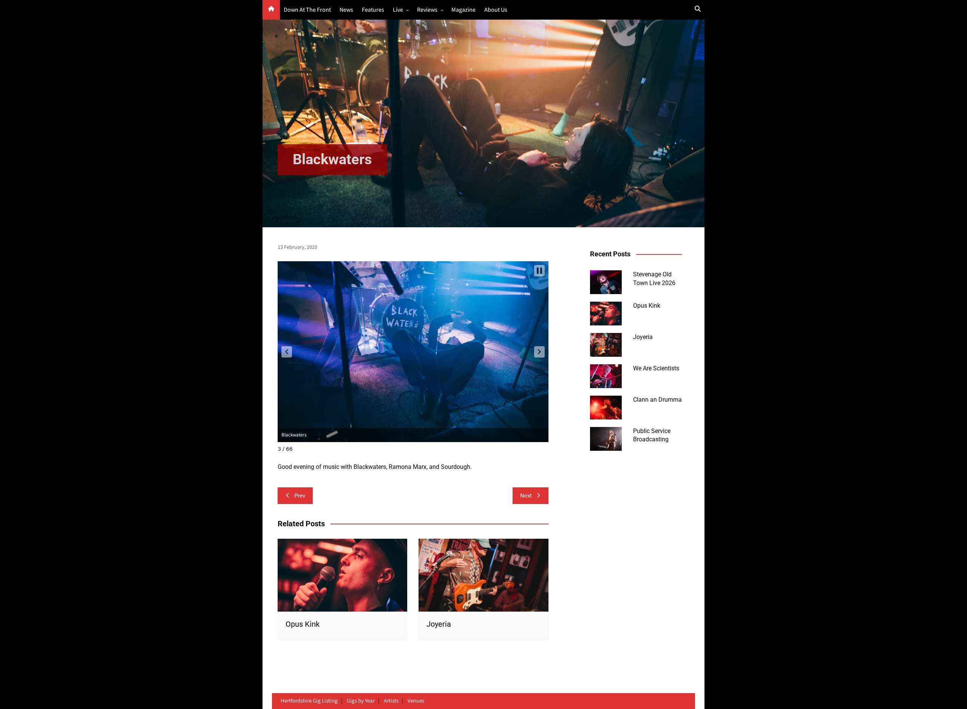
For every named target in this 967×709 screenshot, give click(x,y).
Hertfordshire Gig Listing (309, 701)
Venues (416, 701)
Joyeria (438, 624)
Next (526, 495)
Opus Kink (303, 624)
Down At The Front (307, 10)
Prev (299, 495)
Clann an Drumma (657, 399)
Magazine (463, 10)
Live (398, 10)
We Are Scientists (656, 368)
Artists (391, 701)
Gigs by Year (361, 701)
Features (373, 10)
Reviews (427, 10)
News (346, 10)
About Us (495, 10)
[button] (286, 352)
